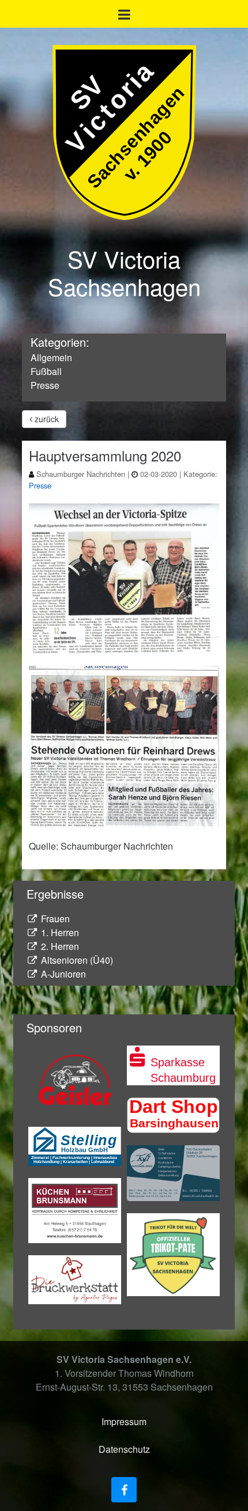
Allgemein (51, 357)
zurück (45, 419)
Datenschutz (124, 1449)
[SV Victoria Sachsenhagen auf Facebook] (124, 1489)
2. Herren (59, 946)
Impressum (124, 1421)
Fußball (46, 371)
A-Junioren (62, 973)
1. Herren (59, 932)
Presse (45, 385)
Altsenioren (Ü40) (76, 960)
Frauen (54, 918)
